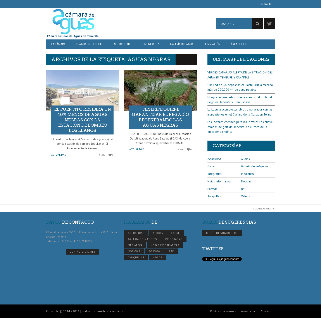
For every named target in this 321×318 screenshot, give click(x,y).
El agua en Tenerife (89, 44)
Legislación (212, 44)
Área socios (239, 44)
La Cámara (58, 44)
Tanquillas (214, 196)
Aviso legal (248, 311)
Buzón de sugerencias (222, 233)
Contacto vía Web (82, 251)
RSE (243, 189)
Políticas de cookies (223, 311)
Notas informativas (219, 181)
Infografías (214, 174)
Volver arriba (262, 208)
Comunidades (150, 44)
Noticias (246, 181)
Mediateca (248, 174)
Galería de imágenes (254, 166)
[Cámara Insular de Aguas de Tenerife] (103, 23)
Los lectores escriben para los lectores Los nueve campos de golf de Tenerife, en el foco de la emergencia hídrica (240, 127)
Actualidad (122, 44)
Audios (245, 159)
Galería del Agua (181, 44)
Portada (212, 189)
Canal (211, 166)
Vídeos (245, 196)
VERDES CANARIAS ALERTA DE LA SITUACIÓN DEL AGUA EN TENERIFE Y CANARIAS (239, 74)
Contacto (265, 4)
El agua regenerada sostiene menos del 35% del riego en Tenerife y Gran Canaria (239, 99)
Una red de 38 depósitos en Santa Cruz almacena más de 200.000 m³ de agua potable (240, 87)
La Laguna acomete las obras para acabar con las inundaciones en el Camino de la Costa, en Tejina (239, 111)
